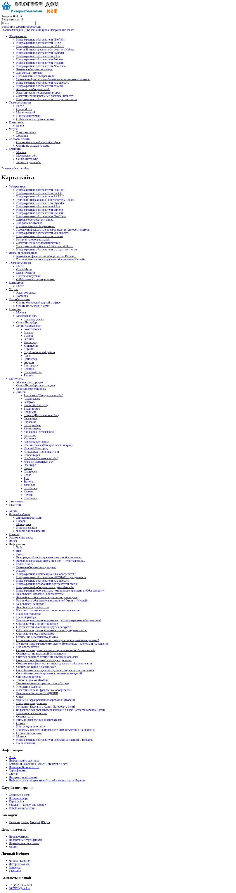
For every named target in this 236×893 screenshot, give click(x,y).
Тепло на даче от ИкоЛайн (32, 680)
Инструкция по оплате (30, 726)
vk (48, 822)
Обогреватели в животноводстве (37, 623)
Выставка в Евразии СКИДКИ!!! (37, 693)
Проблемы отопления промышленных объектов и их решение (55, 729)
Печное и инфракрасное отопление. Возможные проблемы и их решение (62, 643)
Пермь (28, 468)
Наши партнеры (26, 617)
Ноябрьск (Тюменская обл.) (41, 458)
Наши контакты (26, 743)
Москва (21, 152)
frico (19, 550)
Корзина (14, 534)
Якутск (28, 494)
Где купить (16, 378)
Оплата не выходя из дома (32, 145)
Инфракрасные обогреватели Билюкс (39, 59)
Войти (5, 26)
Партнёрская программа (24, 843)
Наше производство (28, 613)
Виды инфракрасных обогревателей (39, 719)
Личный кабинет (19, 514)
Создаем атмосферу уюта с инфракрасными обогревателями (54, 663)
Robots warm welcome (22, 808)
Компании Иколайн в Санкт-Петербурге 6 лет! (45, 706)
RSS (43, 822)
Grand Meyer (24, 109)
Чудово (28, 491)
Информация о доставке (31, 703)
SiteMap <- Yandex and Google (27, 804)
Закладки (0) (19, 29)
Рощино (29, 362)
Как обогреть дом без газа (32, 607)
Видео (20, 554)
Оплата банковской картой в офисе (38, 142)
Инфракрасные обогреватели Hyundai (40, 52)
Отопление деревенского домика (37, 636)
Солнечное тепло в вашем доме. (36, 666)
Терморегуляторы (20, 102)
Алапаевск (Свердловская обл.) (43, 395)
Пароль (20, 520)
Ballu (19, 547)
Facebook (14, 822)
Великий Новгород (36, 405)
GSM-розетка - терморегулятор (35, 119)
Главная (6, 29)
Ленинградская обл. (28, 162)
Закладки (14, 867)
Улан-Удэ (29, 484)
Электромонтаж (26, 132)
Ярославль (30, 498)
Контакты (15, 148)
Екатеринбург (32, 425)
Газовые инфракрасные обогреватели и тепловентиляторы (53, 79)
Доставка (22, 135)
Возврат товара (18, 798)
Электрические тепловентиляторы (38, 92)
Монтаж (21, 736)
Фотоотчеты (16, 501)
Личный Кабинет (20, 860)
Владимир (30, 411)
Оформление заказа (62, 29)
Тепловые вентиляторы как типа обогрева (42, 683)
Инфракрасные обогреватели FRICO (39, 42)
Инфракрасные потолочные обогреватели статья (46, 583)
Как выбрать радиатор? (31, 603)
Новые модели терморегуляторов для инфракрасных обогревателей (58, 620)
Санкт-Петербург (27, 158)
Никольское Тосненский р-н (41, 451)
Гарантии (15, 504)
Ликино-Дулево (34, 319)
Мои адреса (23, 524)
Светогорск (31, 365)
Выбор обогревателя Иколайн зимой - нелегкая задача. (50, 560)
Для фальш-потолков (29, 72)
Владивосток (32, 408)
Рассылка (15, 870)
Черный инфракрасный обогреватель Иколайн (45, 699)
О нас (19, 696)
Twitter (25, 822)
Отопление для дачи (29, 733)
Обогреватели (18, 36)
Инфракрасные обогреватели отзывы (39, 85)
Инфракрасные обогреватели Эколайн (40, 62)
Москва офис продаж (29, 382)
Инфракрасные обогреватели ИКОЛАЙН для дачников (51, 577)
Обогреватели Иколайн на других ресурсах (43, 627)
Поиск (13, 540)
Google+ (35, 822)
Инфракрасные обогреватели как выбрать (42, 82)
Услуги (13, 129)
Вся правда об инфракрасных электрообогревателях (49, 557)
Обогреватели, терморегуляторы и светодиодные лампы (51, 630)
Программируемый (28, 115)
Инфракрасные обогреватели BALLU (40, 46)
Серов (27, 474)
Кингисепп (31, 345)
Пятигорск (30, 471)
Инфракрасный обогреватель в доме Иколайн (45, 587)
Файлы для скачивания (30, 530)
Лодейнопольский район (39, 352)
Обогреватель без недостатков (35, 633)
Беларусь (29, 401)
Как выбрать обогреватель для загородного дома (46, 597)
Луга (27, 355)
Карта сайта (21, 168)
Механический (25, 112)
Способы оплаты (19, 139)
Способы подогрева (28, 676)
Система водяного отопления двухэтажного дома (47, 656)
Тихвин (28, 375)
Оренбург (30, 464)
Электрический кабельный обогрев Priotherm (44, 95)
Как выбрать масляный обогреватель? (40, 593)
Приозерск (30, 358)
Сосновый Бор (33, 372)
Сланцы (29, 368)
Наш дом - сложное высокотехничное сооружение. (48, 610)
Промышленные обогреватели (35, 76)
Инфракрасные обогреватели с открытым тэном (46, 99)
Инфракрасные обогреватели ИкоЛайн (40, 39)
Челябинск (30, 488)
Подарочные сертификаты (25, 839)
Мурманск (30, 438)
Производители (19, 836)
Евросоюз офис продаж (31, 388)
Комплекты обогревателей (33, 89)
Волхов (28, 332)
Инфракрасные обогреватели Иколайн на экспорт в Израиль (54, 739)
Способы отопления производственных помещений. (49, 673)
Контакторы (16, 122)
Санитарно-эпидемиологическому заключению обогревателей (55, 650)
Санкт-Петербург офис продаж (35, 385)
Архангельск (32, 398)
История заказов (26, 527)
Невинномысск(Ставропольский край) (48, 445)
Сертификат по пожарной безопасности (41, 653)
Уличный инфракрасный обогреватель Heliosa (45, 49)
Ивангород (30, 342)
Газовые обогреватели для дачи (36, 567)
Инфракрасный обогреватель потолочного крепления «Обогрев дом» (60, 590)
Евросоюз (30, 421)
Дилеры (21, 392)
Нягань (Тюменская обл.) (39, 461)
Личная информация (29, 517)
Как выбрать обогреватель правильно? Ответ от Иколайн (52, 600)
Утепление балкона (28, 686)
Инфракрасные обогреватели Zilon (38, 56)
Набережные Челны (36, 441)
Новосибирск (32, 455)
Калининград (32, 428)
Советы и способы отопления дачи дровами (44, 660)
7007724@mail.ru (19, 888)
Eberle (20, 105)
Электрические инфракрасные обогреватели (44, 690)
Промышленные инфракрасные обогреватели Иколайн (51, 259)
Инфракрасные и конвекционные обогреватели (46, 574)
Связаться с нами (19, 794)
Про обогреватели (27, 646)
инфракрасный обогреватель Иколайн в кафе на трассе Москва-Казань (60, 709)
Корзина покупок (38, 29)
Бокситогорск (32, 329)
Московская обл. (26, 155)
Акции (13, 511)
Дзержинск (31, 418)
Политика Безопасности (31, 713)
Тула (26, 478)
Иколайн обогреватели (23, 252)
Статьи (20, 723)
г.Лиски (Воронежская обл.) (41, 415)
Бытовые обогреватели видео (34, 69)
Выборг (28, 335)
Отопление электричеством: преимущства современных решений (57, 640)
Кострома (30, 435)
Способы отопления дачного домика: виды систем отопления (55, 670)
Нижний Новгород (36, 448)
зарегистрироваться (28, 26)
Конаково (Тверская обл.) (39, 431)
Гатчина (29, 339)
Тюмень (29, 481)
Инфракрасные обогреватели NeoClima (41, 66)
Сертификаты (25, 716)
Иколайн (21, 570)
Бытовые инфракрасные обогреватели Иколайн (46, 256)
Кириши (29, 348)
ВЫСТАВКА (24, 564)
